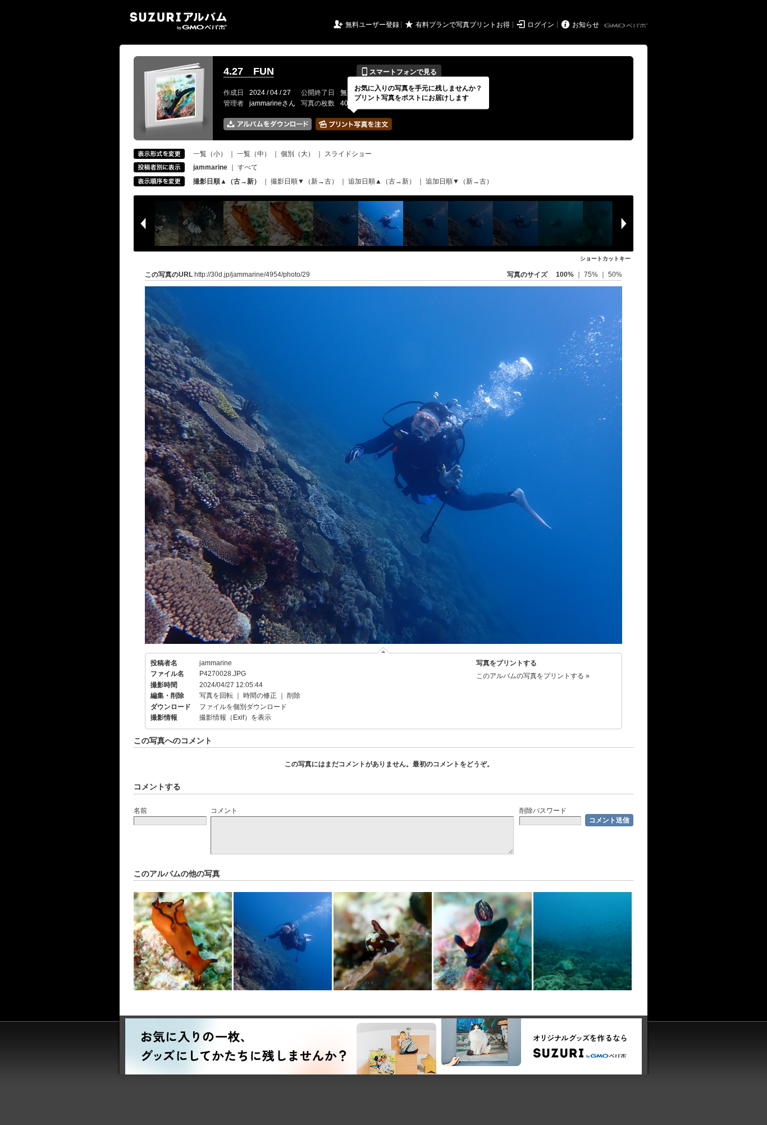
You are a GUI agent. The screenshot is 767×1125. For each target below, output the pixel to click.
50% (615, 274)
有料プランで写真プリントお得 (463, 25)
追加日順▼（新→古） (459, 181)
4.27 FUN (248, 71)
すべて (248, 167)
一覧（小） (210, 154)
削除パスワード (543, 811)
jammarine (215, 663)
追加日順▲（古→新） (382, 181)
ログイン (540, 25)
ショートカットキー (605, 258)
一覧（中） (254, 154)
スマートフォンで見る (399, 72)
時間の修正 (260, 695)
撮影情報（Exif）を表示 (235, 717)
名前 (140, 811)
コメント (224, 811)
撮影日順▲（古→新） (227, 181)
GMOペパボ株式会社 (626, 25)
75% (592, 274)
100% (565, 274)
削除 (293, 695)
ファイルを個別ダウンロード (243, 707)
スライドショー (348, 154)
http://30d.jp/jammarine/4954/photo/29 (252, 274)
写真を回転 (216, 695)
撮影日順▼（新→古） (304, 181)
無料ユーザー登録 (372, 25)
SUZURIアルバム (178, 21)
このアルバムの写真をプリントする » (533, 676)
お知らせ (585, 25)
